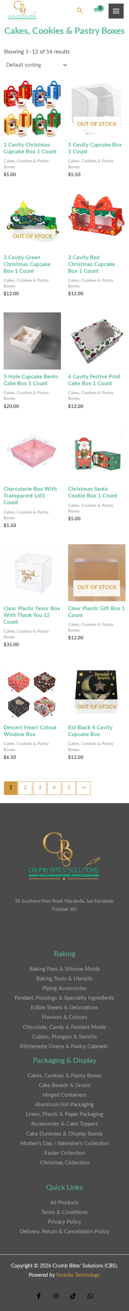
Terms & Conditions (64, 1212)
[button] (80, 11)
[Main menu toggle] (116, 11)
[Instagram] (56, 1296)
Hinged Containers (64, 1095)
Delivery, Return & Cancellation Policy (64, 1231)
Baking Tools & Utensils (64, 978)
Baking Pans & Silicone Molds (64, 969)
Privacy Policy (64, 1222)
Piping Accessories (64, 988)
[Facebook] (38, 1296)
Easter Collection (64, 1153)
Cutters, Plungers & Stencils (64, 1037)
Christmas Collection (64, 1162)
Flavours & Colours (64, 1017)
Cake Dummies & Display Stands (64, 1134)
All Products (64, 1202)
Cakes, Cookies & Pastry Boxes (65, 1075)
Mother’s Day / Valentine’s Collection (64, 1143)
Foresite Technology (78, 1275)
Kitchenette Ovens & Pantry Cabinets (64, 1046)
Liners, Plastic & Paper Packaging (64, 1114)
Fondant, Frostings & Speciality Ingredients (64, 998)
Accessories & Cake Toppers (64, 1124)
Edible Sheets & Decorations (64, 1007)
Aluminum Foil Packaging (64, 1104)
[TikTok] (73, 1296)
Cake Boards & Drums (65, 1085)
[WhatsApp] (90, 1296)
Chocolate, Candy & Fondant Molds (64, 1027)
